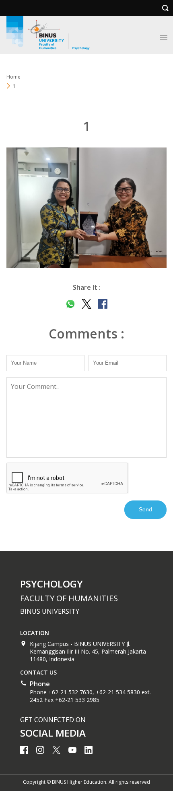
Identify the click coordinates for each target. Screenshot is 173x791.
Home (13, 76)
